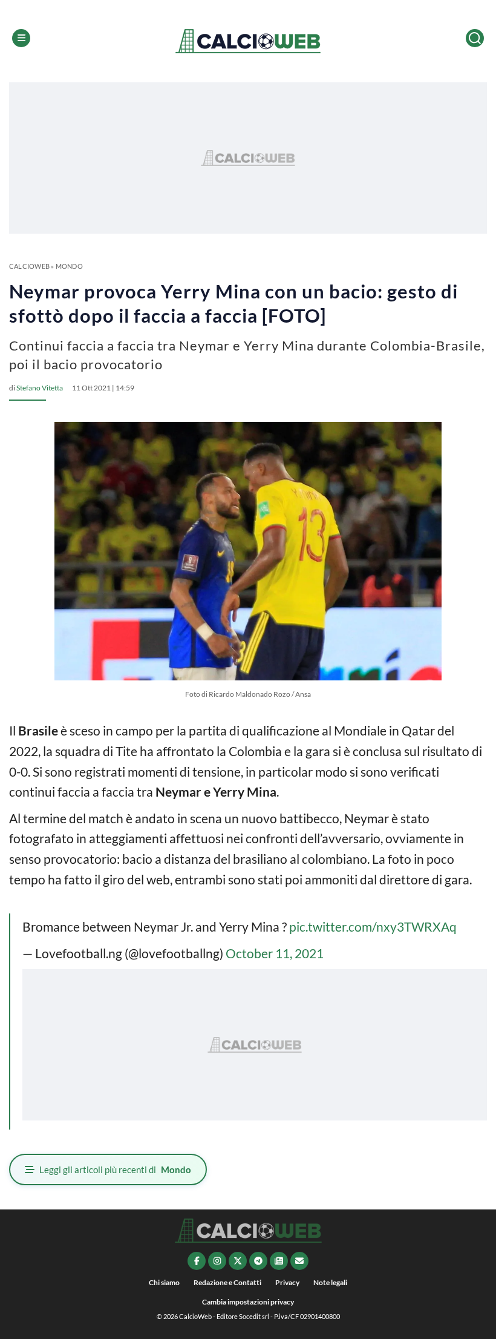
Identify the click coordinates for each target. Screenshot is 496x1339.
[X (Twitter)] (238, 1261)
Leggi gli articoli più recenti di (115, 1169)
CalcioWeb (29, 266)
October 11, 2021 (275, 953)
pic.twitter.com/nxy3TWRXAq (373, 926)
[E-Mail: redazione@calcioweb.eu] (299, 1261)
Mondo (69, 266)
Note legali (330, 1282)
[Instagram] (217, 1261)
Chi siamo (164, 1282)
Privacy (287, 1282)
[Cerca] (475, 38)
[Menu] (21, 38)
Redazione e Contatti (227, 1282)
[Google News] (279, 1261)
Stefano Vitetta (39, 387)
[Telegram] (258, 1261)
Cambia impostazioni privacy (248, 1301)
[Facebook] (197, 1261)
